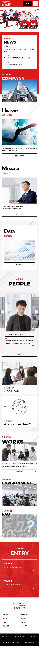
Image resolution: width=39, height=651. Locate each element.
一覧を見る (19, 354)
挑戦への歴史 (19, 156)
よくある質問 (23, 626)
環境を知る (6, 626)
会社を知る (6, 614)
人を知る (5, 622)
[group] (19, 321)
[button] (37, 312)
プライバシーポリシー (7, 637)
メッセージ (19, 214)
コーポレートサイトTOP (29, 637)
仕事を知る (19, 472)
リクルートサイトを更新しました (13, 65)
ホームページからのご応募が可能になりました (17, 58)
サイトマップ (18, 637)
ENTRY (27, 3)
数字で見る (19, 265)
